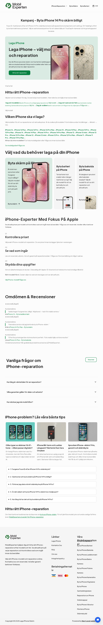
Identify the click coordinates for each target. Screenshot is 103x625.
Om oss (54, 554)
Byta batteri (84, 6)
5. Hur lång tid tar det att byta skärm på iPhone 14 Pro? (31, 499)
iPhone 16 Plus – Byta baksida (20, 340)
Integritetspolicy (58, 558)
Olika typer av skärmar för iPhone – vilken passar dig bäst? (19, 446)
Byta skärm (73, 6)
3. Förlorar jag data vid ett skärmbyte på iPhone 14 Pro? (32, 484)
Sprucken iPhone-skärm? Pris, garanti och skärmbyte (81, 446)
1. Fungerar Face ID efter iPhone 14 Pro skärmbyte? (30, 469)
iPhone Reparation (58, 6)
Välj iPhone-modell (12, 280)
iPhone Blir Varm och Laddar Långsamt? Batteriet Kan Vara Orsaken (50, 448)
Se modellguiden (11, 145)
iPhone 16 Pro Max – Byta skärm (20, 327)
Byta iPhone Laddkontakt (87, 555)
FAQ (53, 550)
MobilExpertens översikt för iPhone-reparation (26, 517)
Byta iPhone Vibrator (85, 605)
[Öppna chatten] (98, 620)
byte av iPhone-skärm (48, 514)
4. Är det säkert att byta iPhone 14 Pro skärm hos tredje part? (34, 492)
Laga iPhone (56, 541)
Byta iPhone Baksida (85, 550)
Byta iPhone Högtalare (86, 582)
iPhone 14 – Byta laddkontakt (18, 314)
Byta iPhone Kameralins (86, 577)
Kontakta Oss (57, 545)
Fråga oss (21, 145)
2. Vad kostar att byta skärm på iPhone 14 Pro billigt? (31, 477)
